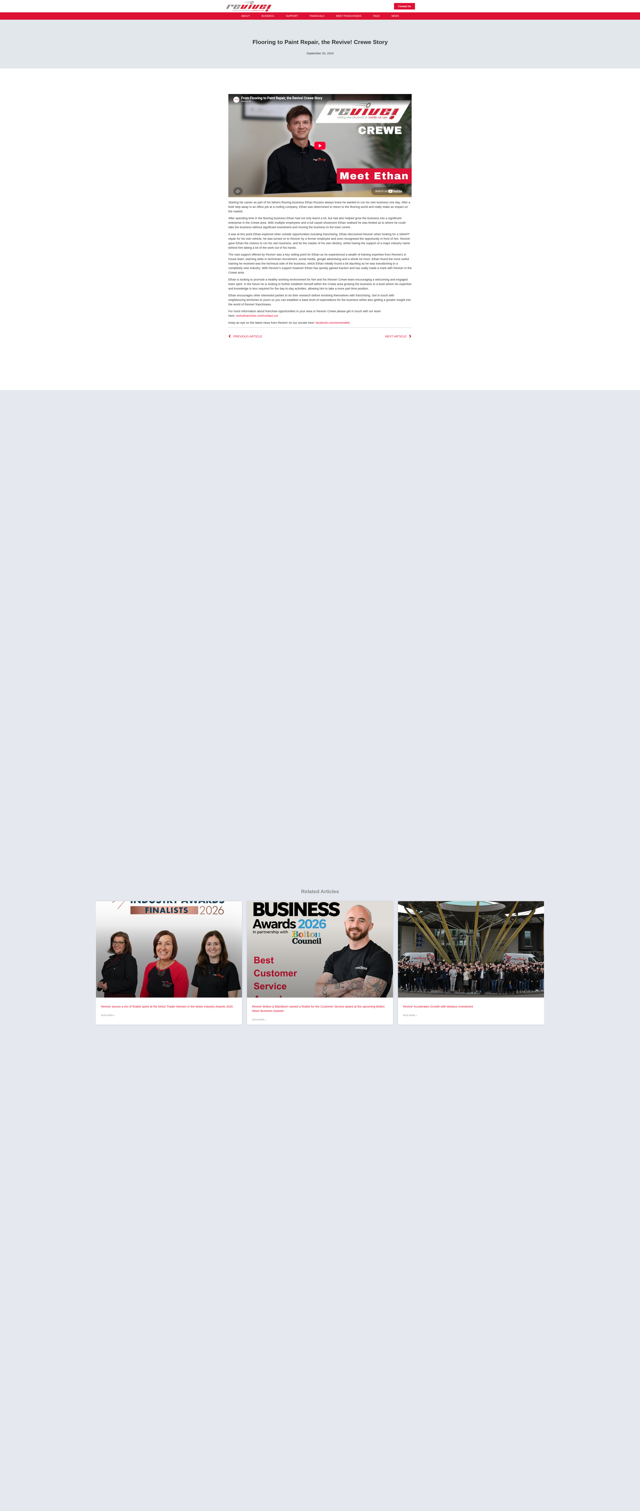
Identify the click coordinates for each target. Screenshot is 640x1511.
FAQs (376, 16)
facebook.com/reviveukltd (333, 322)
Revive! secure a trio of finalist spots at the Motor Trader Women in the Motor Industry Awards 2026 (167, 1006)
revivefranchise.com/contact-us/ (257, 315)
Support (292, 16)
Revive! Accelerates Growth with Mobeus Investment (438, 1006)
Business (268, 16)
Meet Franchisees (349, 16)
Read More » (108, 1015)
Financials (317, 16)
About (245, 16)
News (395, 16)
